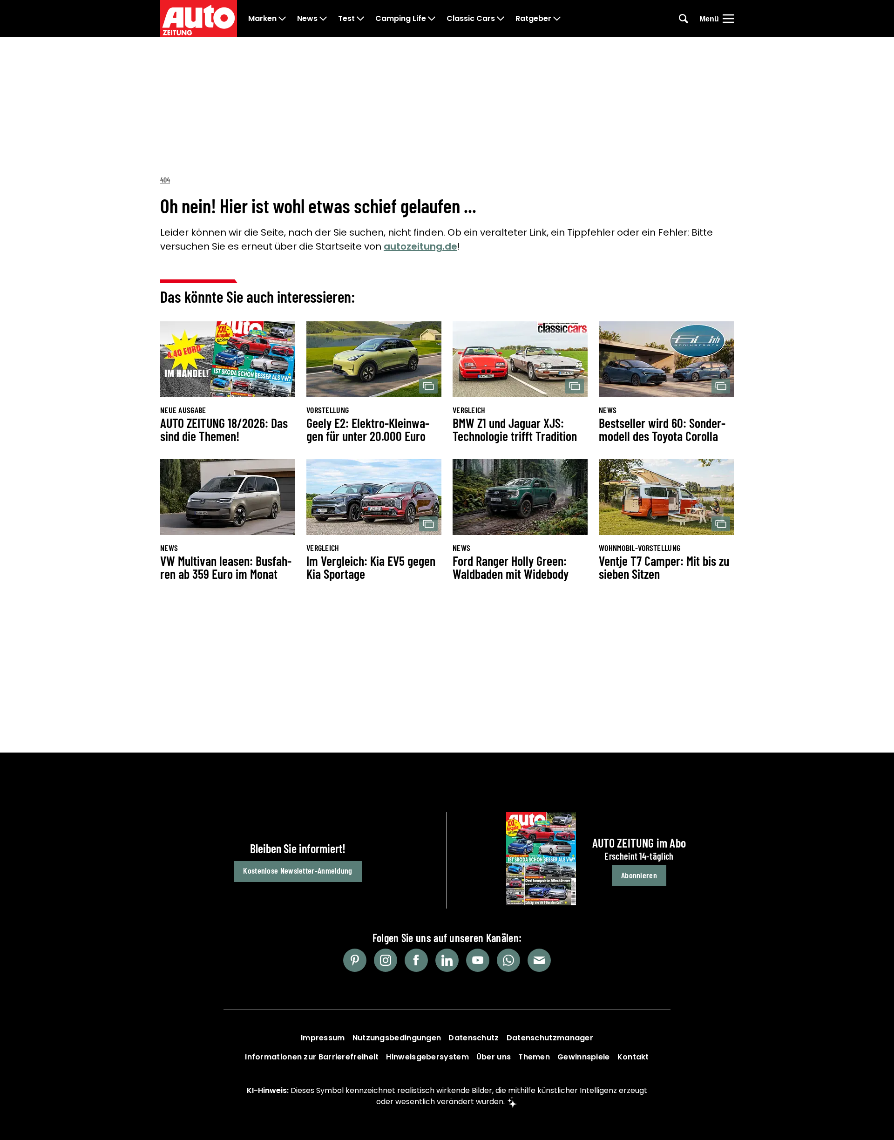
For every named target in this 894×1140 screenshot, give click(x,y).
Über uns (493, 1057)
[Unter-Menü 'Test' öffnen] (360, 18)
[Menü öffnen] (728, 18)
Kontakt (633, 1057)
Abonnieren (639, 875)
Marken (262, 18)
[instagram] (385, 960)
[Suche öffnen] (683, 18)
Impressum (323, 1037)
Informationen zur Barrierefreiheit (312, 1057)
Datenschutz (473, 1037)
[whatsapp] (508, 960)
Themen (534, 1057)
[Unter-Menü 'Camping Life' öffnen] (431, 18)
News (307, 18)
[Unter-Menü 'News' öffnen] (323, 18)
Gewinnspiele (583, 1057)
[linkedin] (447, 960)
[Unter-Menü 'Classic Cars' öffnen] (500, 18)
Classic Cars (471, 18)
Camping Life (400, 18)
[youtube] (477, 960)
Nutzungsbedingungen (396, 1037)
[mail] (539, 960)
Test (346, 18)
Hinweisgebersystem (427, 1057)
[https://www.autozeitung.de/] (198, 18)
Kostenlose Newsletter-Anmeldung (297, 870)
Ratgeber (533, 18)
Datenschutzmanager (550, 1037)
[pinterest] (354, 960)
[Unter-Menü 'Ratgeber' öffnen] (557, 18)
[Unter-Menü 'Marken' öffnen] (282, 18)
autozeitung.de (420, 246)
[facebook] (416, 960)
